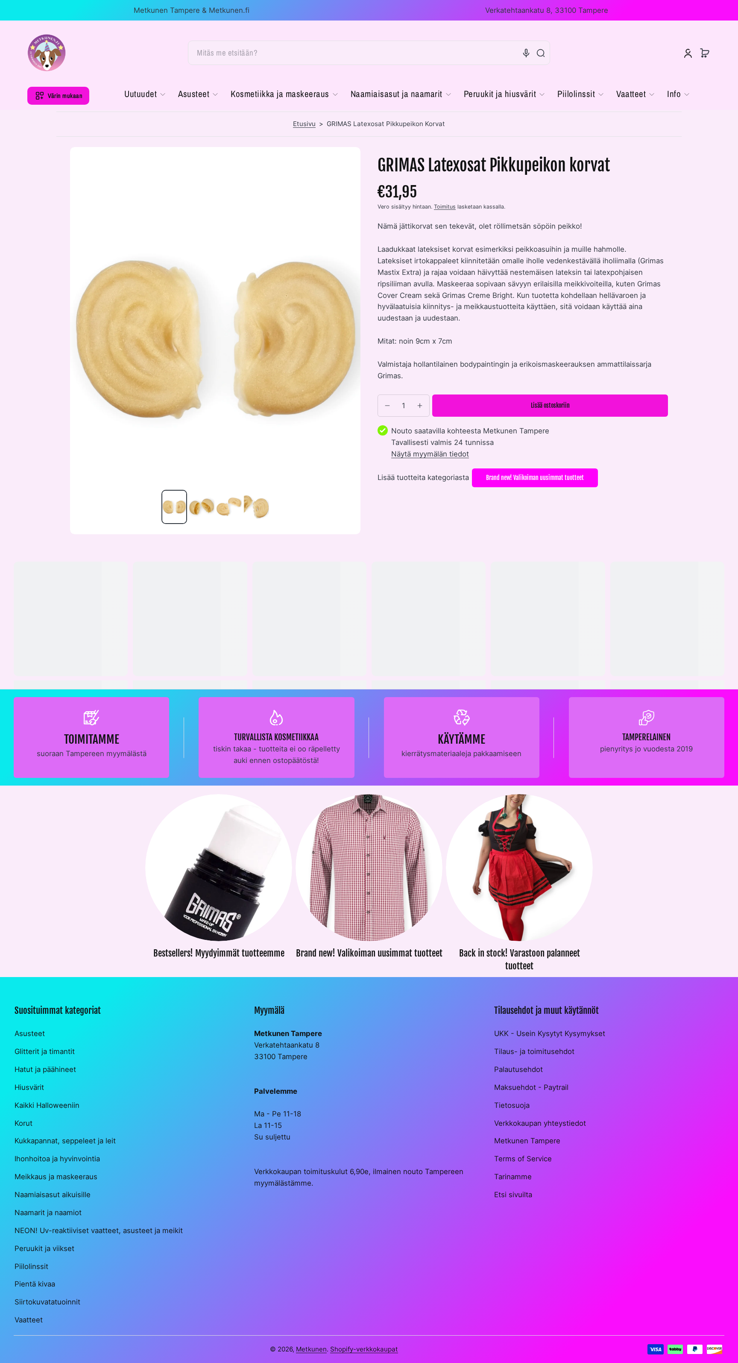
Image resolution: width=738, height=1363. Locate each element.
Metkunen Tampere (527, 1140)
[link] (148, 94)
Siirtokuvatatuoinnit (47, 1302)
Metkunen (311, 1349)
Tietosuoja (512, 1105)
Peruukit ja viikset (44, 1248)
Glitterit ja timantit (45, 1051)
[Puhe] (526, 53)
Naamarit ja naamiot (48, 1212)
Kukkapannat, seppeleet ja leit (65, 1140)
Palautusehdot (518, 1069)
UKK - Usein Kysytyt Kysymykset (549, 1033)
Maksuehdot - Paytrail (531, 1087)
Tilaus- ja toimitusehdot (534, 1051)
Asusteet (30, 1033)
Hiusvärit (29, 1087)
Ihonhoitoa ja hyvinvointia (57, 1158)
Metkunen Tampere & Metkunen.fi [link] (191, 10)
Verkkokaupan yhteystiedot (540, 1123)
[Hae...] (541, 53)
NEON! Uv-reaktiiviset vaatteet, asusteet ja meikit (99, 1230)
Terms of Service (523, 1158)
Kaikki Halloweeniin (47, 1105)
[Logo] (46, 53)
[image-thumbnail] (174, 507)
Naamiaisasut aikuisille (53, 1194)
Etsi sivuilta (513, 1194)
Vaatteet (29, 1320)
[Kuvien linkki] (218, 885)
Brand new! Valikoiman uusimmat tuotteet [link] (369, 953)
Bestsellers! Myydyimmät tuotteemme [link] (218, 953)
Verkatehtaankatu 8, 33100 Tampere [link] (546, 10)
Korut (23, 1123)
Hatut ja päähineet (45, 1069)
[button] (705, 53)
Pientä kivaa (35, 1284)
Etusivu (304, 124)
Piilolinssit (31, 1266)
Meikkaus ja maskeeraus (56, 1176)
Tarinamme (513, 1176)
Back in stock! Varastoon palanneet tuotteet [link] (519, 959)
